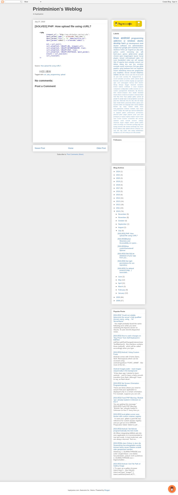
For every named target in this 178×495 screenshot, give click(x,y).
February (122, 290)
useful (122, 52)
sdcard (122, 58)
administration (137, 46)
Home (70, 148)
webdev (116, 75)
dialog (122, 64)
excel (127, 94)
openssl (133, 110)
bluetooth (133, 85)
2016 (118, 191)
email (123, 94)
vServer (132, 128)
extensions (129, 66)
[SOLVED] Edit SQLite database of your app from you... (127, 256)
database (116, 50)
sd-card (132, 73)
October (121, 221)
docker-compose (122, 92)
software (123, 46)
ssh (142, 58)
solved (132, 122)
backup (131, 82)
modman (126, 108)
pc (135, 50)
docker (116, 46)
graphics (116, 68)
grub (121, 56)
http (133, 100)
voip (114, 130)
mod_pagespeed (118, 108)
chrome (140, 48)
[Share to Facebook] (47, 71)
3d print (115, 77)
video (128, 60)
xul (131, 132)
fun (120, 48)
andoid (127, 81)
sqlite (138, 58)
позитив (134, 48)
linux (116, 37)
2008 (118, 301)
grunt (139, 98)
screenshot (131, 118)
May (120, 280)
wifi (136, 60)
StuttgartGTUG (136, 77)
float (118, 96)
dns (126, 64)
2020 (118, 178)
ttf (114, 128)
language (128, 104)
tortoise (128, 126)
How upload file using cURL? (51, 66)
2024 (118, 171)
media (136, 106)
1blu (114, 62)
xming (127, 132)
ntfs (124, 110)
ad (125, 78)
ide (138, 100)
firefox (122, 50)
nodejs (120, 110)
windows (131, 41)
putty (141, 50)
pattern (124, 112)
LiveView (125, 77)
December (122, 214)
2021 (118, 175)
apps (114, 82)
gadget (130, 96)
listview (115, 106)
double (135, 92)
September (122, 224)
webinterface (139, 130)
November (122, 217)
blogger (127, 85)
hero (117, 100)
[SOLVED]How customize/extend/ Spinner (125, 248)
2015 (118, 195)
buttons (121, 86)
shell (141, 43)
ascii (118, 82)
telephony (139, 73)
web (129, 130)
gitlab (141, 66)
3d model (140, 74)
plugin (125, 114)
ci (131, 86)
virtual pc (138, 128)
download (140, 92)
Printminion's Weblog (57, 9)
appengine (140, 81)
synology (135, 124)
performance (131, 112)
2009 (118, 297)
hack (123, 43)
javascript (128, 102)
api (136, 81)
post (138, 114)
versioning (130, 52)
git (126, 50)
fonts (121, 96)
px (120, 116)
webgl (133, 130)
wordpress (116, 132)
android (125, 37)
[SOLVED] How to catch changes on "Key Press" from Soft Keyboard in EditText (127, 338)
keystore (116, 104)
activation (121, 78)
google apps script (125, 98)
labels (121, 104)
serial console (125, 120)
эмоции (140, 60)
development (134, 43)
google (124, 48)
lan (124, 104)
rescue (127, 73)
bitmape (121, 85)
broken (115, 86)
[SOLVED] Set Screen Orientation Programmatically (126, 384)
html (131, 68)
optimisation (139, 110)
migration (140, 68)
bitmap (115, 85)
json (142, 102)
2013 (118, 201)
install (118, 102)
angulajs (132, 81)
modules (132, 108)
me (135, 68)
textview (120, 126)
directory (140, 90)
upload (63, 74)
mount (115, 70)
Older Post (101, 148)
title (124, 126)
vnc (142, 128)
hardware (127, 68)
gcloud (139, 96)
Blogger (107, 490)
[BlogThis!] (43, 71)
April (120, 283)
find (134, 66)
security (141, 118)
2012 (118, 205)
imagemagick (128, 56)
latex (132, 104)
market (130, 106)
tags (139, 124)
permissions (139, 112)
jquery (138, 102)
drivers (120, 94)
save (114, 118)
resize (137, 116)
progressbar (139, 70)
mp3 (137, 108)
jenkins (134, 102)
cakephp (131, 62)
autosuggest (124, 82)
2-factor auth (128, 74)
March (121, 286)
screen (119, 118)
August (121, 227)
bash (136, 82)
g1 (127, 43)
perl (129, 48)
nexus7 (115, 110)
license (137, 104)
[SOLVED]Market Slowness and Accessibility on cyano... (128, 241)
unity (123, 128)
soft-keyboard (130, 58)
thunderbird (122, 60)
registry (128, 116)
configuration (124, 89)
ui (124, 41)
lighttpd (141, 104)
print (142, 114)
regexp (123, 116)
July (120, 231)
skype (122, 122)
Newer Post (40, 148)
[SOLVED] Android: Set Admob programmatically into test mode (125, 430)
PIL (130, 77)
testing (115, 126)
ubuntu (140, 41)
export (122, 66)
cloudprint (140, 86)
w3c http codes (122, 130)
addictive (117, 41)
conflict (131, 89)
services (134, 120)
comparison (116, 89)
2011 (134, 74)
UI (118, 62)
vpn (132, 60)
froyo (125, 96)
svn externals (128, 124)
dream (115, 94)
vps (137, 52)
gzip (114, 100)
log (120, 106)
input (114, 102)
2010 (118, 211)
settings (141, 120)
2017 (118, 188)
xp (129, 132)
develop (116, 43)
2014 (118, 198)
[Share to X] (45, 71)
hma (127, 100)
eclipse (116, 48)
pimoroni (115, 114)
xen (123, 75)
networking (122, 70)
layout (136, 56)
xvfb (134, 132)
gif (142, 96)
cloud (134, 86)
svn (129, 46)
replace (133, 116)
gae (137, 66)
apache (121, 62)
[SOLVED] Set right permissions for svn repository (126, 263)
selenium (116, 120)
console (135, 89)
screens (124, 118)
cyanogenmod (123, 90)
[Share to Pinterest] (50, 71)
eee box (132, 64)
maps (125, 106)
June (120, 277)
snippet (127, 122)
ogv (130, 110)
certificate (127, 86)
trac (138, 126)
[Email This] (40, 71)
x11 (121, 132)
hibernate (122, 100)
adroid (121, 81)
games (125, 54)
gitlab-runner (133, 54)
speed (136, 122)
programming (55, 74)
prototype (116, 116)
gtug (121, 68)
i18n (135, 100)
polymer (130, 114)
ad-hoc (128, 78)
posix (134, 114)
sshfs (115, 124)
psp (114, 73)
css (142, 89)
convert (137, 62)
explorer (131, 94)
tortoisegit (133, 126)
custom (115, 90)
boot (126, 62)
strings (121, 124)
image (141, 100)
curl (45, 74)
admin (132, 78)
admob (137, 78)
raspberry (120, 73)
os (114, 112)
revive (141, 116)
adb (142, 52)
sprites (141, 122)
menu (141, 106)
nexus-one (130, 70)
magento (131, 50)
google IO (116, 98)
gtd (142, 98)
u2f (116, 128)
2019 (118, 181)
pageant (118, 112)
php (48, 74)
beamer (141, 82)
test (142, 124)
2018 (118, 185)
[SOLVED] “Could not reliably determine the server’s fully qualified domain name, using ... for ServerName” (127, 318)
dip (136, 90)
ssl (118, 124)
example (116, 66)
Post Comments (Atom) (75, 154)
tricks (141, 126)
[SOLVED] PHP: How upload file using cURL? (128, 235)
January (121, 293)
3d (136, 74)
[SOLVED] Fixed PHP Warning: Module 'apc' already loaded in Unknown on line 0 (128, 400)
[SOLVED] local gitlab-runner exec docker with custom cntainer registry (127, 415)
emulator (140, 64)
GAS (120, 77)
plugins (115, 58)
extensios (137, 94)
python (115, 52)
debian (115, 64)
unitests (119, 128)
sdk (136, 118)
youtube (138, 132)
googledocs (134, 98)
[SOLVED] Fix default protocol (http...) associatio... (126, 270)
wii (120, 75)
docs (130, 92)
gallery (134, 96)
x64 (124, 132)
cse (139, 89)
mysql (141, 56)
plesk (120, 114)
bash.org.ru (117, 54)
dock (114, 92)
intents (123, 102)
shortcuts (116, 122)
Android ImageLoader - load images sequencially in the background (127, 370)
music (141, 108)
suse (115, 60)
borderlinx (140, 85)
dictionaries (131, 90)
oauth (126, 110)
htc (130, 100)
